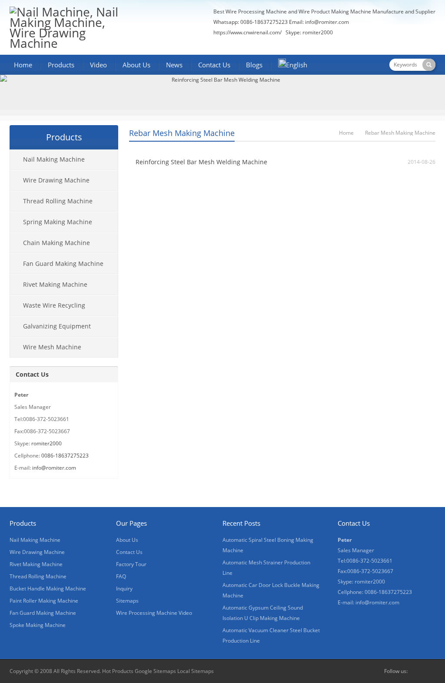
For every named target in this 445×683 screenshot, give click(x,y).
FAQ (121, 576)
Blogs (254, 64)
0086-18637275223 (65, 455)
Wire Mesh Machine (52, 347)
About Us (136, 64)
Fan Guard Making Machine (63, 263)
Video (98, 64)
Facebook (416, 671)
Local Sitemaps (195, 671)
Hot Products (117, 671)
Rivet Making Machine (55, 284)
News (174, 64)
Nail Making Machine (54, 159)
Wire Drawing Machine (56, 180)
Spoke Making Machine (38, 625)
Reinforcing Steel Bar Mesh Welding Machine (201, 162)
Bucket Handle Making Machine (48, 588)
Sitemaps (127, 600)
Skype (430, 671)
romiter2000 (46, 443)
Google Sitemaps (155, 671)
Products (61, 64)
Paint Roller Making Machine (44, 600)
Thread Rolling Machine (58, 201)
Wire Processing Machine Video (154, 613)
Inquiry (124, 588)
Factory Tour (131, 564)
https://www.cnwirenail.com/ (247, 32)
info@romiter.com (327, 22)
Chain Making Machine (56, 243)
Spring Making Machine (57, 222)
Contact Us (214, 64)
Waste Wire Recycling (54, 305)
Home (23, 64)
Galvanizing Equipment (57, 326)
